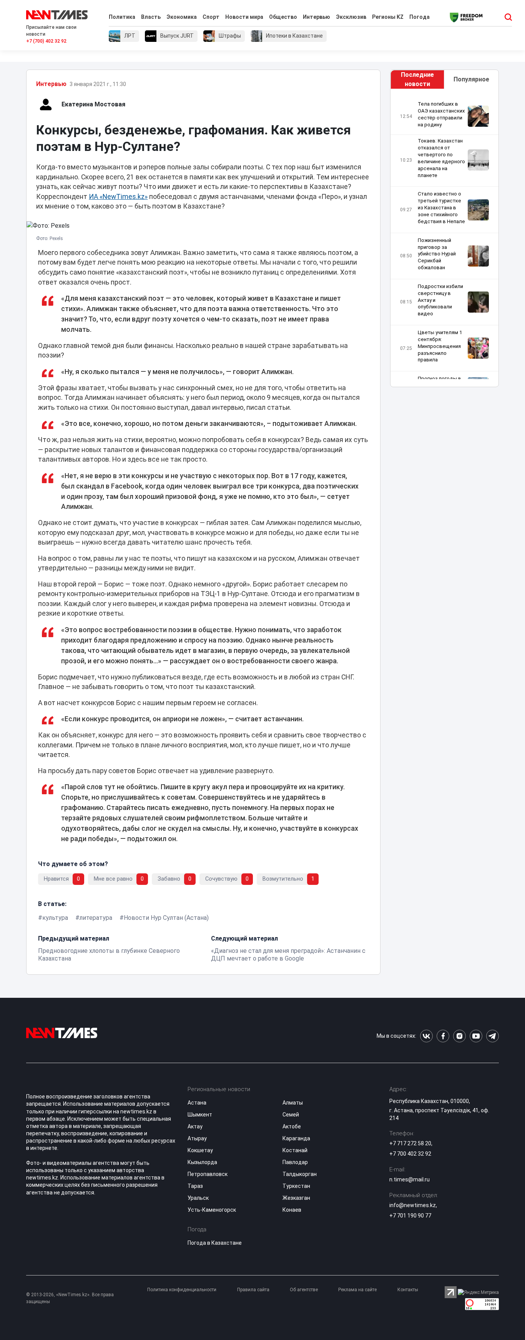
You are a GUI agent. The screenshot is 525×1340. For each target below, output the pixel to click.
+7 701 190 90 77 (410, 1215)
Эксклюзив (351, 17)
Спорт (211, 17)
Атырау (197, 1138)
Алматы (292, 1103)
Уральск (198, 1198)
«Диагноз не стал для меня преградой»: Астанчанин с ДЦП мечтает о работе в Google (288, 954)
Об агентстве (304, 1289)
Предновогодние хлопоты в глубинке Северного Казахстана (109, 954)
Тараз (195, 1186)
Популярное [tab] (471, 79)
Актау (195, 1126)
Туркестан (296, 1186)
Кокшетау (200, 1150)
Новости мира (244, 17)
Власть (151, 17)
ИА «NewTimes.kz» (118, 196)
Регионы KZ (388, 17)
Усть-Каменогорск (212, 1210)
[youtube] (476, 1036)
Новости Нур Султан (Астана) (166, 917)
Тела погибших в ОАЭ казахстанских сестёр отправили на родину (441, 114)
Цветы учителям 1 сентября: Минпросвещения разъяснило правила (440, 346)
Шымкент (200, 1114)
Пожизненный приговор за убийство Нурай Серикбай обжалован (437, 253)
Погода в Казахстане (215, 1243)
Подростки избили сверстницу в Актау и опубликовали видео (440, 299)
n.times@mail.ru (409, 1179)
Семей (290, 1114)
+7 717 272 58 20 (410, 1143)
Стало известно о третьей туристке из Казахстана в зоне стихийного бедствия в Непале (441, 207)
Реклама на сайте (357, 1289)
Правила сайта (253, 1289)
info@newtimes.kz (412, 1205)
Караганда (296, 1138)
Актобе (291, 1126)
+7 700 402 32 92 (410, 1154)
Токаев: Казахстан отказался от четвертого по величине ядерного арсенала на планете (441, 158)
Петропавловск (208, 1174)
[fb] (443, 1036)
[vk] (426, 1036)
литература (96, 917)
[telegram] (492, 1036)
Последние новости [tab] (417, 79)
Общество (283, 17)
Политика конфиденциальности (181, 1289)
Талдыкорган (299, 1174)
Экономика (181, 17)
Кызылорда (202, 1162)
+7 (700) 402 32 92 (46, 41)
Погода (419, 17)
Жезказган (296, 1198)
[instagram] (459, 1036)
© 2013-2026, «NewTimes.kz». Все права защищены (70, 1298)
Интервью (316, 17)
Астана (197, 1103)
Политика (122, 17)
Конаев (291, 1210)
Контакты (407, 1289)
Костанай (294, 1150)
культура (55, 917)
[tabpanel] (444, 240)
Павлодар (295, 1162)
